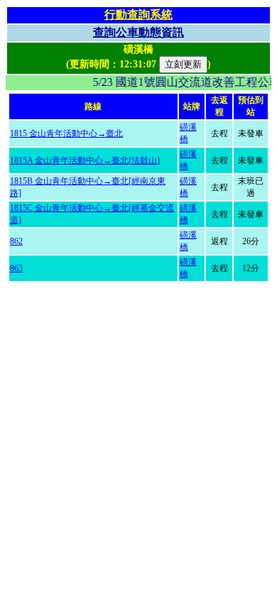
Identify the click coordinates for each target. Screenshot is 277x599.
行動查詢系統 (138, 15)
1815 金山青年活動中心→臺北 (66, 133)
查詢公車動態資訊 (138, 32)
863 (16, 268)
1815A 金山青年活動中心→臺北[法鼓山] (85, 160)
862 (16, 241)
